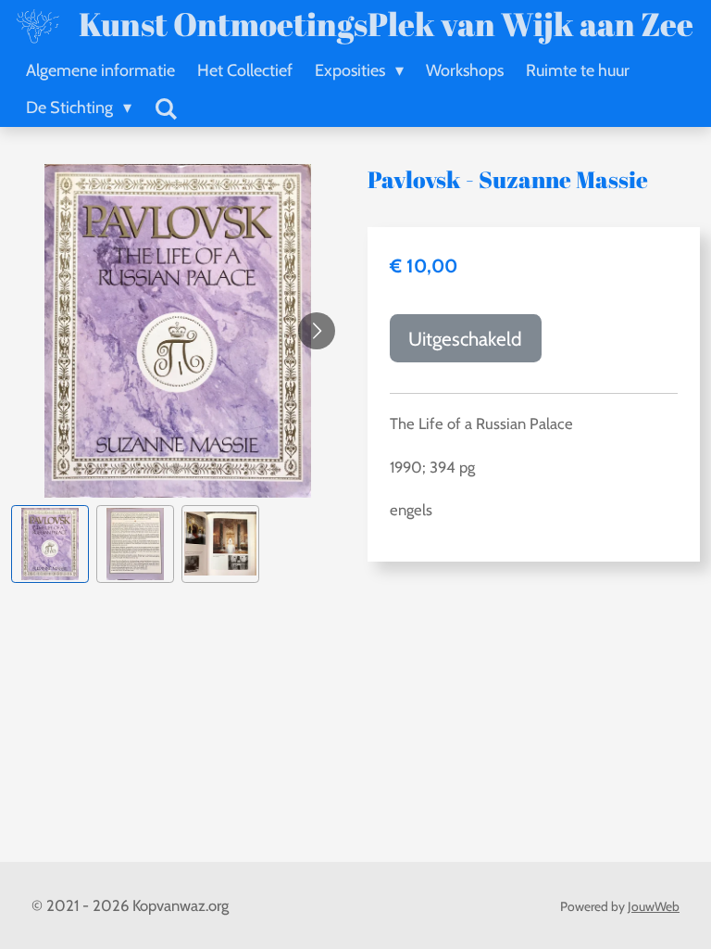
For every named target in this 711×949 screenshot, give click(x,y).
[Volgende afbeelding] (316, 330)
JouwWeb (654, 906)
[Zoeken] (165, 109)
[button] (50, 544)
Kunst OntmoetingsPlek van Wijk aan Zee (386, 23)
